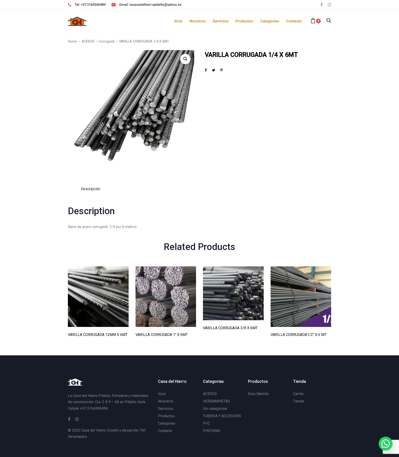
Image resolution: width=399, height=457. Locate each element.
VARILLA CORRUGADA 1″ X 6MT (162, 334)
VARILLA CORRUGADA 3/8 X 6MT (230, 328)
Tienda (298, 401)
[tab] (90, 189)
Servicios (165, 408)
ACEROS (88, 41)
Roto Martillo (258, 394)
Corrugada (107, 41)
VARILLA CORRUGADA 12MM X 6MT (97, 334)
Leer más (98, 320)
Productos (166, 416)
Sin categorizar (215, 408)
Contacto (165, 431)
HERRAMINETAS (216, 401)
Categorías (166, 423)
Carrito (298, 394)
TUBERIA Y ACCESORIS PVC (222, 420)
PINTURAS (212, 431)
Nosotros (165, 401)
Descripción (90, 189)
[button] (328, 21)
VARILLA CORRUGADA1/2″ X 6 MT (298, 334)
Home (72, 41)
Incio (162, 394)
